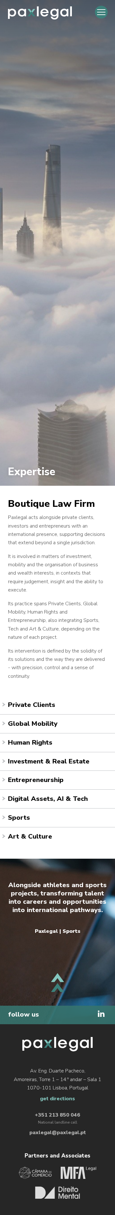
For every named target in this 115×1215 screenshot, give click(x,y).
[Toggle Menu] (101, 12)
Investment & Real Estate (48, 761)
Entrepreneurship (36, 779)
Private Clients (31, 704)
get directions (57, 1098)
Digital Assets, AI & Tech (48, 798)
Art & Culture (30, 836)
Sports (19, 817)
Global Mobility (32, 723)
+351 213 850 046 (57, 1114)
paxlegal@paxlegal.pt (57, 1132)
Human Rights (30, 742)
